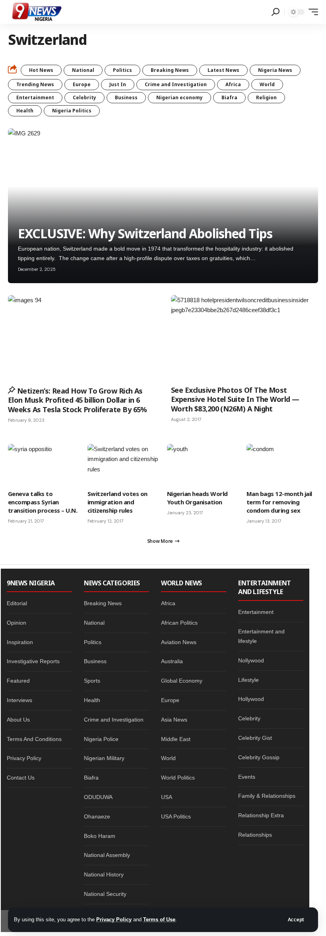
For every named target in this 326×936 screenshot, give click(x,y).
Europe (82, 84)
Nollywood (251, 660)
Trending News (35, 84)
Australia (172, 661)
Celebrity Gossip (258, 757)
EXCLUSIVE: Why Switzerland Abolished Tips (145, 233)
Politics (122, 70)
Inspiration (20, 642)
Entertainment (35, 97)
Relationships (255, 835)
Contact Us (21, 777)
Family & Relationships (266, 796)
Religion (266, 97)
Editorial (17, 603)
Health (24, 110)
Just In (117, 84)
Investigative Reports (33, 661)
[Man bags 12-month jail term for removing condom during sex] (282, 465)
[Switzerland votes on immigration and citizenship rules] (123, 465)
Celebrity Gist (255, 738)
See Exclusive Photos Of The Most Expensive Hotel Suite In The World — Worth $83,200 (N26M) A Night (235, 399)
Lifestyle (248, 680)
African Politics (179, 622)
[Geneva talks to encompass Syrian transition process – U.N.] (44, 465)
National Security (105, 894)
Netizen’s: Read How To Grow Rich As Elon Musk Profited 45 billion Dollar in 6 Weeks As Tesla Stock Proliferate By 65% (77, 400)
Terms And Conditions (34, 739)
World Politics (178, 777)
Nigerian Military (104, 758)
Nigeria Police (101, 739)
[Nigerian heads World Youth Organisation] (203, 465)
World (267, 84)
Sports (92, 680)
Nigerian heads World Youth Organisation (197, 498)
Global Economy (181, 680)
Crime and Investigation (176, 84)
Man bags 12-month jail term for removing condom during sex (279, 502)
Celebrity (84, 97)
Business (126, 97)
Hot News (41, 70)
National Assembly (107, 855)
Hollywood (251, 699)
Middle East (175, 739)
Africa (233, 84)
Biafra (229, 97)
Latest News (223, 70)
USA (166, 797)
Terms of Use (159, 919)
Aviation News (178, 642)
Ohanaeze (97, 816)
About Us (18, 719)
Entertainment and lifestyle (261, 636)
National (83, 70)
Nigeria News (275, 70)
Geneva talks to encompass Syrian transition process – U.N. (42, 502)
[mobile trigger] (311, 12)
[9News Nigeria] (36, 12)
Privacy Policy (114, 919)
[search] (275, 12)
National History (104, 874)
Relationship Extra (261, 815)
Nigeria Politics (71, 110)
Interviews (19, 700)
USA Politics (176, 816)
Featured (18, 680)
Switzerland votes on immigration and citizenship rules (117, 502)
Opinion (16, 622)
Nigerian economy (179, 97)
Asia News (174, 719)
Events (246, 777)
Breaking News (170, 70)
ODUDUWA (98, 797)
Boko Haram (99, 836)
